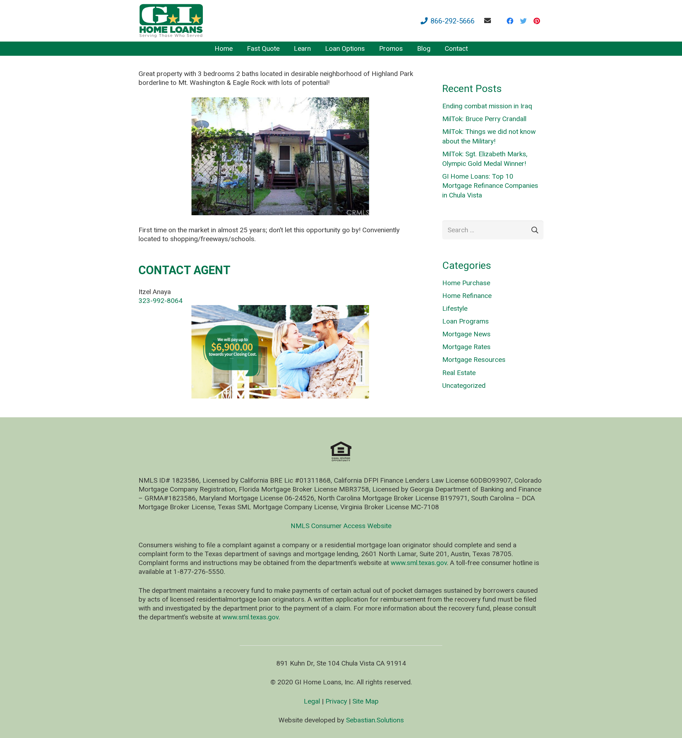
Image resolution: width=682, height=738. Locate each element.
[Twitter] (523, 21)
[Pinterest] (536, 21)
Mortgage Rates (466, 347)
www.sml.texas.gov (419, 563)
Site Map (365, 701)
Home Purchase (466, 283)
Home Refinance (467, 296)
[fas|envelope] (489, 20)
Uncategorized (464, 385)
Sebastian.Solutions (375, 720)
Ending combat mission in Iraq (487, 106)
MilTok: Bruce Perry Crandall (484, 119)
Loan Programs (465, 321)
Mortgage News (466, 334)
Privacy (336, 701)
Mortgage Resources (473, 360)
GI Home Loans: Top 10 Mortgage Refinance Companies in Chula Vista (490, 185)
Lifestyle (454, 308)
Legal (312, 701)
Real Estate (459, 373)
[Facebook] (509, 21)
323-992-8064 (161, 301)
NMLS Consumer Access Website (341, 526)
